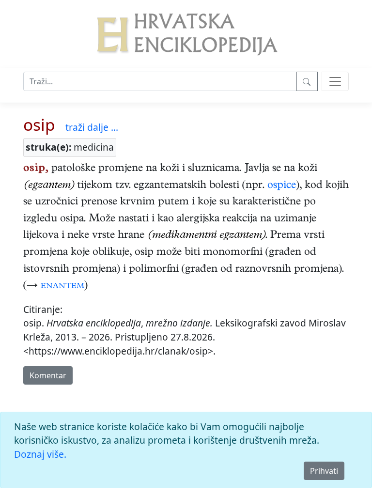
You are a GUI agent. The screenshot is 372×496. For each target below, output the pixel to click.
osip (39, 124)
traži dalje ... (91, 127)
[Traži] (307, 81)
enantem (62, 286)
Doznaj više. (40, 454)
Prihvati (324, 470)
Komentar (48, 375)
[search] (335, 81)
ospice (281, 186)
